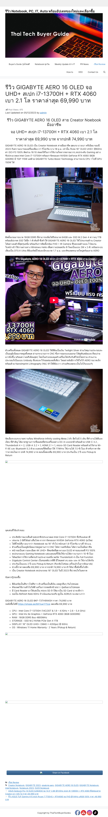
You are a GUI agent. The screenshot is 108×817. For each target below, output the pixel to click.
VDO (80, 72)
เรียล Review (99, 64)
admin (43, 112)
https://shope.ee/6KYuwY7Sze (34, 604)
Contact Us (93, 72)
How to (70, 72)
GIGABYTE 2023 (33, 785)
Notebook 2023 (26, 788)
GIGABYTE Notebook (89, 785)
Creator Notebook (16, 785)
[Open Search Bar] (104, 72)
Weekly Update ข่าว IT (65, 64)
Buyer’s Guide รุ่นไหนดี (19, 64)
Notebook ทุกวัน (42, 64)
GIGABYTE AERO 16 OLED (66, 785)
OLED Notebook (42, 788)
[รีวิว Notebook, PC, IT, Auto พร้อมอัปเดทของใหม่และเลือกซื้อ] (54, 35)
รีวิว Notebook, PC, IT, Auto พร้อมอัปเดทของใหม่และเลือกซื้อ (50, 11)
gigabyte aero (48, 785)
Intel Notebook (11, 788)
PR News (84, 64)
